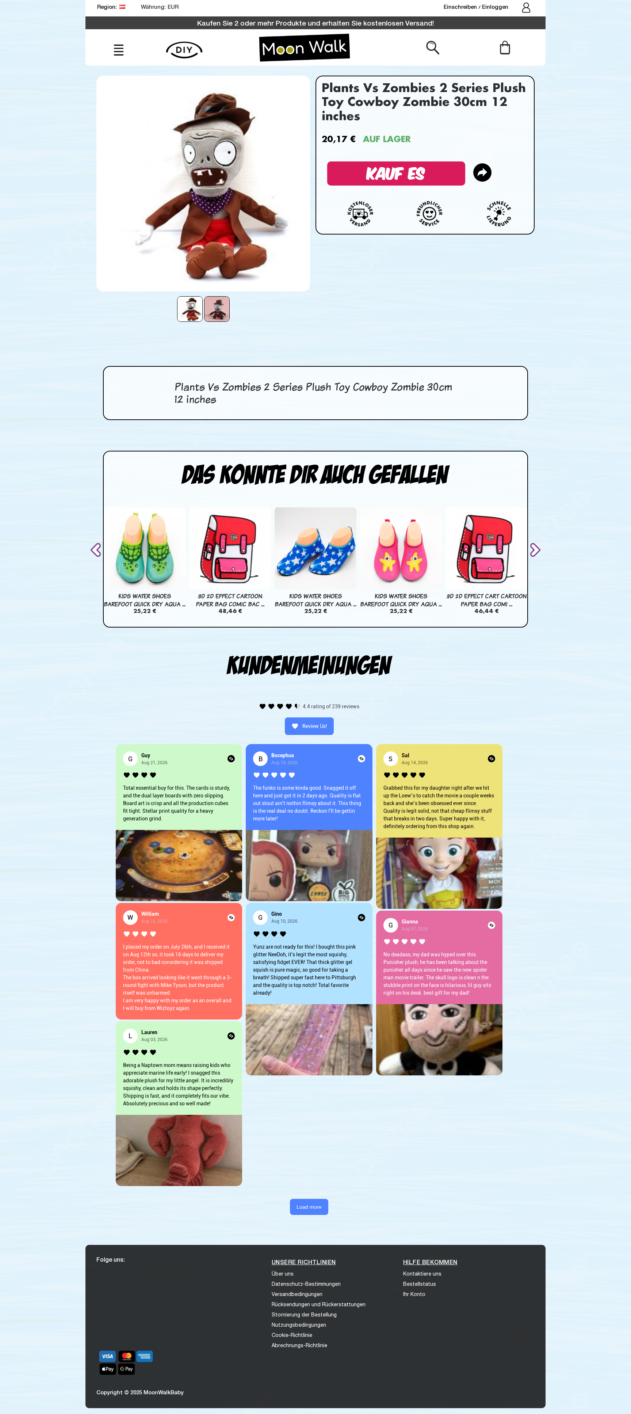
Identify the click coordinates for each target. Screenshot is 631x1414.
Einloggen (495, 6)
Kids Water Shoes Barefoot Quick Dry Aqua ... (145, 600)
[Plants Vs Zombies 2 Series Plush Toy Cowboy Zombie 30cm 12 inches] (190, 309)
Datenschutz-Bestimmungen (306, 1284)
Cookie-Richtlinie (292, 1335)
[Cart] (505, 47)
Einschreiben (461, 6)
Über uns (283, 1274)
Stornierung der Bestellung (304, 1315)
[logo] (305, 47)
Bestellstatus (419, 1284)
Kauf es (396, 172)
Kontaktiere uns (422, 1274)
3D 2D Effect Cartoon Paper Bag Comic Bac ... (230, 600)
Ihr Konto (414, 1294)
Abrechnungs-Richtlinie (299, 1345)
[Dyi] (184, 46)
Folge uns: (110, 1259)
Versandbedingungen (297, 1294)
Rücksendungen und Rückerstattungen (319, 1304)
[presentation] (97, 550)
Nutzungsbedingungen (299, 1325)
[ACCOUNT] (526, 8)
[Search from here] (433, 47)
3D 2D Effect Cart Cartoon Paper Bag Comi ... (487, 600)
